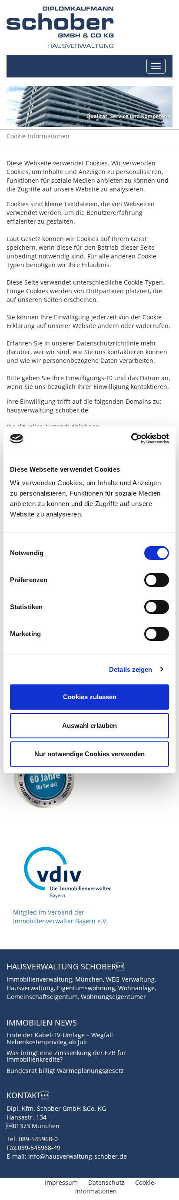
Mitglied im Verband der (48, 912)
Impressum (61, 1182)
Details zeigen (130, 669)
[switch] (156, 580)
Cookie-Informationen (38, 136)
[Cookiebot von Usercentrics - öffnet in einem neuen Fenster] (131, 438)
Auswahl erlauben (89, 725)
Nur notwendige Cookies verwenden (89, 754)
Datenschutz (106, 1182)
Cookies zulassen (89, 697)
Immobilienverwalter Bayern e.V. (60, 921)
